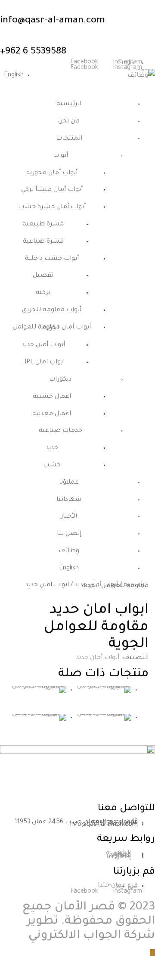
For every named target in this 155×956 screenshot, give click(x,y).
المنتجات (69, 138)
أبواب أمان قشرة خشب (52, 207)
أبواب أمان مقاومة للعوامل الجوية (51, 328)
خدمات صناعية (60, 431)
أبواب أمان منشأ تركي (52, 190)
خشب (52, 465)
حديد (52, 448)
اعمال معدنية (51, 414)
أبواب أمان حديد (43, 345)
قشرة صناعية (43, 241)
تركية (43, 293)
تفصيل (43, 275)
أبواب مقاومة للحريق (51, 310)
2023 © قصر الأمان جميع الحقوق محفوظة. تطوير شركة (88, 922)
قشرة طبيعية (43, 224)
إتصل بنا (69, 534)
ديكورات (60, 379)
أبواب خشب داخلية (52, 259)
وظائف (69, 551)
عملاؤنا (69, 482)
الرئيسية (68, 104)
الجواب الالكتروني (74, 936)
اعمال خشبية (52, 397)
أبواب (60, 156)
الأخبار (69, 516)
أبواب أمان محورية (52, 173)
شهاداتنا (68, 500)
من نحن (69, 121)
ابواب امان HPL (43, 362)
